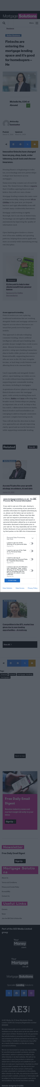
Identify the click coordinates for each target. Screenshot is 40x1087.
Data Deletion (7, 588)
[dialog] (20, 543)
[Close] (36, 499)
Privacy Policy (32, 588)
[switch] (31, 543)
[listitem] (20, 538)
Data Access (20, 588)
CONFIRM (12, 580)
